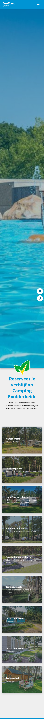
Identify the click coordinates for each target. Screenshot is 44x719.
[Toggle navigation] (38, 4)
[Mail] (40, 291)
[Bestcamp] (9, 4)
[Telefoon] (40, 298)
